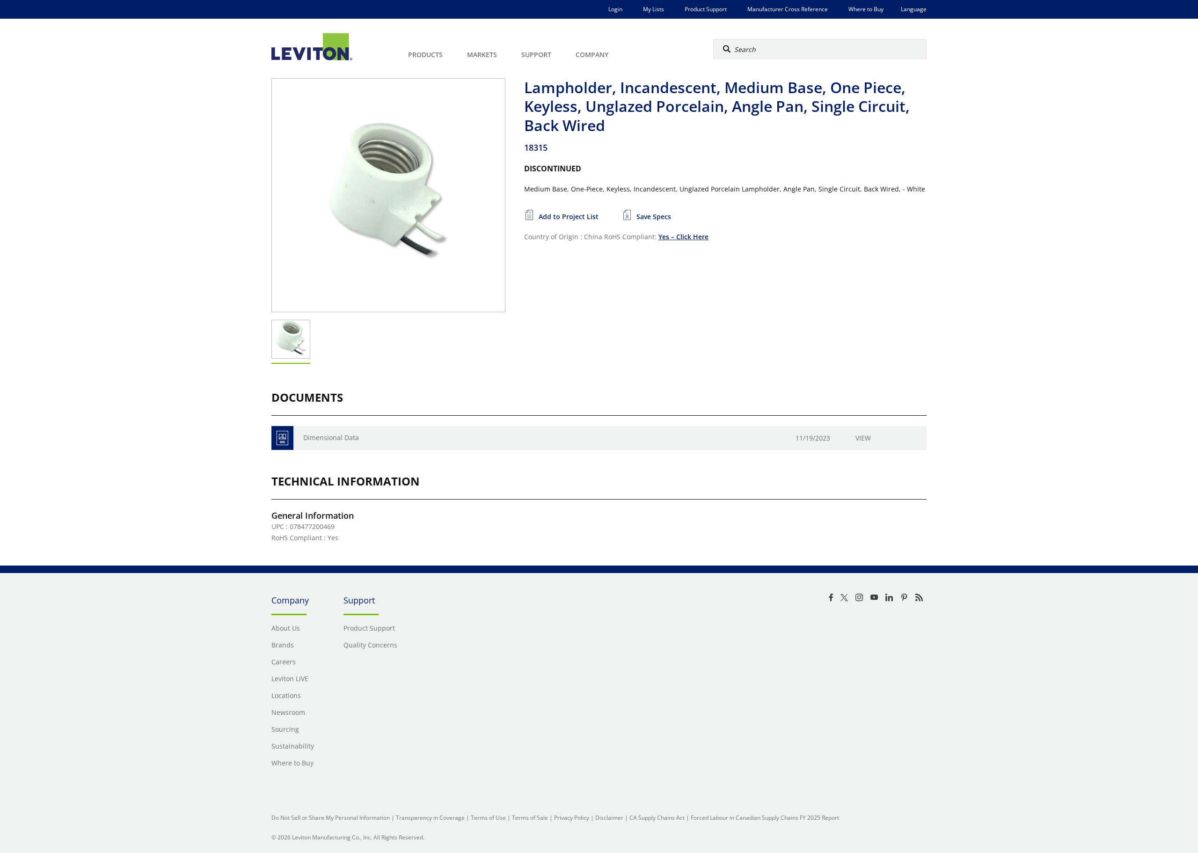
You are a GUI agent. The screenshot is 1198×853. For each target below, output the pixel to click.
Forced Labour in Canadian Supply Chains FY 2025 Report (765, 818)
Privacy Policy (571, 818)
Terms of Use (488, 818)
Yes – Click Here (683, 236)
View (863, 438)
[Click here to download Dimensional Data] (282, 438)
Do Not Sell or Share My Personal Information (330, 818)
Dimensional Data (331, 437)
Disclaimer (609, 818)
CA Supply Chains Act (657, 818)
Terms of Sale (530, 818)
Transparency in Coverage (430, 818)
